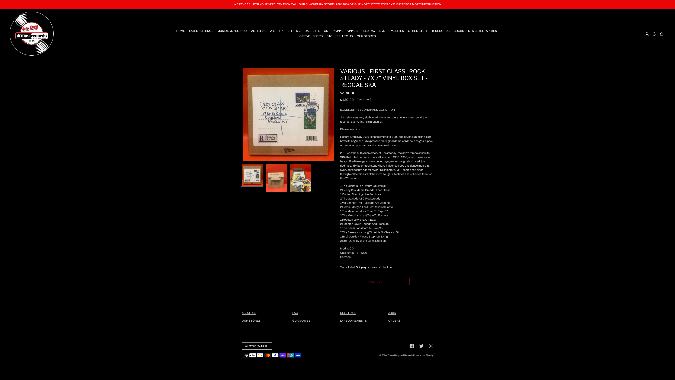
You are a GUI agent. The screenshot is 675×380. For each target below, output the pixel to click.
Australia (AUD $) (256, 345)
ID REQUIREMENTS (353, 320)
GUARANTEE (301, 320)
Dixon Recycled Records (400, 355)
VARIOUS (347, 93)
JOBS (392, 312)
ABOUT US (249, 312)
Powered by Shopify (423, 355)
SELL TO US (348, 312)
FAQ (295, 312)
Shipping (361, 267)
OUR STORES (251, 320)
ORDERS (394, 320)
